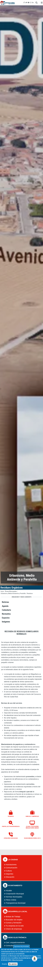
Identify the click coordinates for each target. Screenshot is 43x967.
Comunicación (11, 868)
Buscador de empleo (14, 920)
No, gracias (13, 964)
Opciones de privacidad (21, 946)
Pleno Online (11, 900)
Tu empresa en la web (15, 926)
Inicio (2, 591)
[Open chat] (34, 958)
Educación (10, 877)
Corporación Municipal (15, 894)
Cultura (9, 871)
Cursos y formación (13, 923)
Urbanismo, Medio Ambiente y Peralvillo (13, 593)
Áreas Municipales (11, 591)
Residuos (30, 593)
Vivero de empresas (14, 929)
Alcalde (9, 891)
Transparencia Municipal (15, 903)
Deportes (9, 874)
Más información (17, 960)
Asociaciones (11, 865)
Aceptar (4, 964)
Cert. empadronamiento (15, 942)
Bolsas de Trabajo (13, 917)
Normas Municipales (14, 897)
